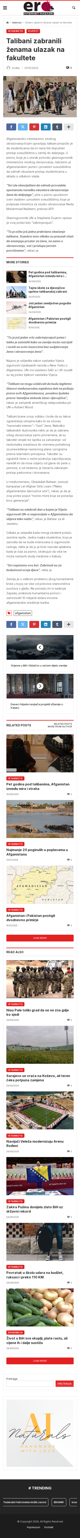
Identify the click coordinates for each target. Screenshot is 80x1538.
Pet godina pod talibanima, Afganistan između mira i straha (48, 274)
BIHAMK (51, 1502)
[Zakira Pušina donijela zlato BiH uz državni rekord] (40, 1176)
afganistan (23, 613)
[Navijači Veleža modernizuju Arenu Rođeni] (40, 1110)
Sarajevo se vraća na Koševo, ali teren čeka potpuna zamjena (38, 1078)
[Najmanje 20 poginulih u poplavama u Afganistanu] (40, 819)
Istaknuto (17, 22)
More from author (60, 726)
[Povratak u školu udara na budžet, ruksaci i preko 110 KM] (40, 1242)
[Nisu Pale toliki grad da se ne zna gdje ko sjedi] (40, 979)
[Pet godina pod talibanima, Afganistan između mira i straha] (16, 277)
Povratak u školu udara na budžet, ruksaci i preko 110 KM (34, 1275)
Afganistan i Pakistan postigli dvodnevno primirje (50, 320)
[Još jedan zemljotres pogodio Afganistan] (16, 308)
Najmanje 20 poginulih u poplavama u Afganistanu (37, 852)
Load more (40, 938)
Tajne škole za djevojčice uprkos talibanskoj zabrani (48, 289)
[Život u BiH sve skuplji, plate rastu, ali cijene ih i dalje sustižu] (40, 1307)
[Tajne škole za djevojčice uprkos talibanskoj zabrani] (16, 292)
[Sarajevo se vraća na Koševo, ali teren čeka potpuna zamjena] (40, 1045)
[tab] (63, 724)
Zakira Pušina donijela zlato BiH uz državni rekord (34, 1209)
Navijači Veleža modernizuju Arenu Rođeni (35, 1143)
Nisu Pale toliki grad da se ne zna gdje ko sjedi (37, 1012)
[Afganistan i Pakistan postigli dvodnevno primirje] (16, 323)
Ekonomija (15, 1332)
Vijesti (33, 31)
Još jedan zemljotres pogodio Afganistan (50, 305)
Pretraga (11, 1378)
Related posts (63, 724)
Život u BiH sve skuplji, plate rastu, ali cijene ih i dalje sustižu (36, 1340)
